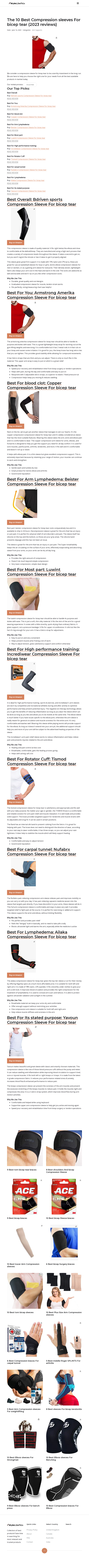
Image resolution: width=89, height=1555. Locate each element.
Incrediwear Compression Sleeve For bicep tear (30, 148)
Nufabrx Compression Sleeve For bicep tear (28, 170)
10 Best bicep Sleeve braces (60, 1218)
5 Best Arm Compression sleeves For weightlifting (23, 1410)
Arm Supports (37, 30)
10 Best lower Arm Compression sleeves (23, 1265)
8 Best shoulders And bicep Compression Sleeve (60, 1171)
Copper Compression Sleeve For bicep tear (28, 117)
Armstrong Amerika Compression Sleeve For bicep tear (33, 106)
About (29, 1534)
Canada (49, 1534)
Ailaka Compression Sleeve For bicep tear (27, 180)
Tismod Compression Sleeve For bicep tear (28, 159)
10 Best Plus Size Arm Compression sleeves (64, 1313)
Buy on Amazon (15, 242)
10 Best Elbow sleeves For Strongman (20, 1458)
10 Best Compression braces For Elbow (62, 1507)
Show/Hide (30, 85)
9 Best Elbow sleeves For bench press (23, 1507)
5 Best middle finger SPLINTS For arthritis (63, 1362)
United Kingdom (52, 1530)
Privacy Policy (32, 1530)
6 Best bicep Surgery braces (60, 1264)
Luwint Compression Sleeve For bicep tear (28, 138)
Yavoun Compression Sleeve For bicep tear (28, 191)
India (48, 1542)
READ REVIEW (12, 98)
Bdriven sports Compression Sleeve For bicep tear (31, 95)
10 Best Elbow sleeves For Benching (59, 1458)
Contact (30, 1542)
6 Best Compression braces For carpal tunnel (23, 1362)
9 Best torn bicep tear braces (21, 1170)
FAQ (28, 1538)
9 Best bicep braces (17, 1218)
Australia (49, 1538)
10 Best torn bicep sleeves (20, 1312)
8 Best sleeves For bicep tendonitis (64, 1409)
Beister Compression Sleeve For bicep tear (28, 127)
